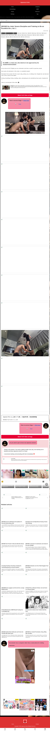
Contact (37, 724)
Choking (39, 33)
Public (43, 35)
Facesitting (12, 35)
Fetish (16, 33)
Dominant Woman (5, 35)
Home (13, 724)
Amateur (20, 33)
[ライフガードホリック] (11, 704)
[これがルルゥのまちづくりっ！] (27, 705)
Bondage (34, 33)
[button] (46, 484)
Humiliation (25, 35)
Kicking (35, 35)
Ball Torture (25, 33)
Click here (26, 100)
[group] (8, 484)
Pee (39, 35)
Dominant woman (10, 33)
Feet (16, 35)
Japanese (30, 35)
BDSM (4, 33)
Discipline (44, 33)
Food (20, 35)
